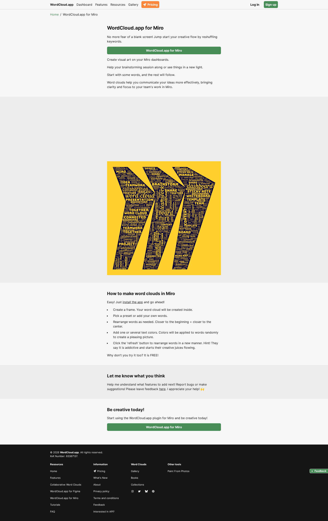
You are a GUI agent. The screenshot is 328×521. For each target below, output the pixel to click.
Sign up (270, 4)
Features (101, 4)
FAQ (52, 511)
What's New (100, 477)
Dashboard (84, 4)
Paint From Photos (178, 471)
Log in (254, 4)
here (162, 389)
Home (54, 14)
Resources (117, 4)
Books (134, 477)
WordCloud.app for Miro (164, 50)
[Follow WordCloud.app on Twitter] (140, 491)
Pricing (152, 4)
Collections (137, 484)
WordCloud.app (61, 4)
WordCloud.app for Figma (65, 491)
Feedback (99, 504)
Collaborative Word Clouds (65, 484)
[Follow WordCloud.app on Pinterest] (153, 491)
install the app (133, 302)
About (97, 484)
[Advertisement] (164, 132)
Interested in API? (103, 511)
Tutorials (55, 504)
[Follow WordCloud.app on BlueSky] (147, 491)
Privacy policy (101, 491)
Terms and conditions (106, 498)
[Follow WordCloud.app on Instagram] (133, 491)
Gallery (133, 4)
